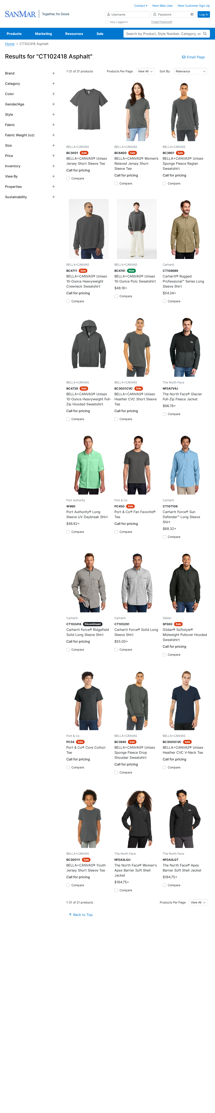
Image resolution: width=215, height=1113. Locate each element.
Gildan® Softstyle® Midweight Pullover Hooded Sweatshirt (185, 634)
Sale (100, 34)
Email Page (196, 57)
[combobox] (145, 71)
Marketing (43, 34)
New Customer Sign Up (194, 5)
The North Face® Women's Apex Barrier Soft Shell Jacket (135, 870)
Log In (203, 14)
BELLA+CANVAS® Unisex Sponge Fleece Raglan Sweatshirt (183, 163)
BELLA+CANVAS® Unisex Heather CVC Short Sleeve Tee (135, 399)
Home (9, 44)
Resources (74, 34)
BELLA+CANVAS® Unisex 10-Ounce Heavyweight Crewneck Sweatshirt (86, 281)
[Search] (204, 33)
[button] (30, 73)
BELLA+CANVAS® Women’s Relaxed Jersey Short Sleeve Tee (136, 163)
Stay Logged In (119, 22)
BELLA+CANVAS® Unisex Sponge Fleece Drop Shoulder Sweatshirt (134, 752)
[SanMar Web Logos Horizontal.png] (37, 13)
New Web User (162, 5)
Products (14, 34)
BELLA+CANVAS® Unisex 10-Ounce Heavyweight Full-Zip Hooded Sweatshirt (88, 399)
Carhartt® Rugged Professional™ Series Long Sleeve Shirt (183, 281)
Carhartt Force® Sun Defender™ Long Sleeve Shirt (181, 517)
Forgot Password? (161, 21)
